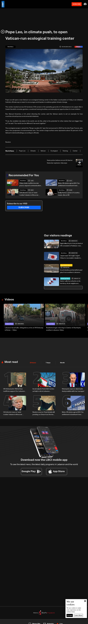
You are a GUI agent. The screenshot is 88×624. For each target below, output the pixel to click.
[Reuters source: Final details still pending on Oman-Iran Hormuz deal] (44, 406)
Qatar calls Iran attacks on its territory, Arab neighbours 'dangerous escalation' (70, 282)
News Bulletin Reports (66, 265)
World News (23, 180)
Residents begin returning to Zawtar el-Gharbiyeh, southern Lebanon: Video (63, 329)
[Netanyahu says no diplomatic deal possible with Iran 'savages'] (73, 382)
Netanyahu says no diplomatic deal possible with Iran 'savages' (73, 390)
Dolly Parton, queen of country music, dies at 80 (69, 194)
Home (9, 622)
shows (63, 622)
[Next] (85, 317)
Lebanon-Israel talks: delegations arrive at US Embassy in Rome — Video (24, 329)
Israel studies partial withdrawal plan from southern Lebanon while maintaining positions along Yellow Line (71, 271)
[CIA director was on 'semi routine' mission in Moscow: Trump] (14, 406)
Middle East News (65, 278)
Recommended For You (24, 175)
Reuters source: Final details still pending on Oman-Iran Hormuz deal (44, 413)
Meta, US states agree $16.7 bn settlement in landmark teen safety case (69, 185)
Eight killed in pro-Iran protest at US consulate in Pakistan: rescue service (71, 245)
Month (62, 362)
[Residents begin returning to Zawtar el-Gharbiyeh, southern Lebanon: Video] (65, 317)
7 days (48, 362)
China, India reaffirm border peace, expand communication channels (30, 185)
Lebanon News (9, 323)
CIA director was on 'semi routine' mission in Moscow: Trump (29, 194)
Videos (9, 299)
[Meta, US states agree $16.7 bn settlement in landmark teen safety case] (73, 406)
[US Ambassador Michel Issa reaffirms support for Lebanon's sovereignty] (14, 382)
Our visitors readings (58, 235)
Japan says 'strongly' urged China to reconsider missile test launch (71, 257)
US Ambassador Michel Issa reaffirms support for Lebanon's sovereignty (14, 390)
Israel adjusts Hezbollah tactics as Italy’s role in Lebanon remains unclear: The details (43, 390)
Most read (11, 362)
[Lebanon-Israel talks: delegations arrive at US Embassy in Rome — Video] (24, 317)
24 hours (33, 362)
